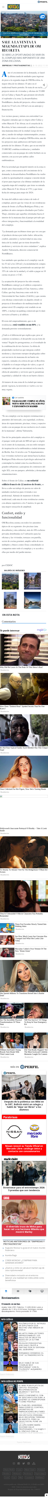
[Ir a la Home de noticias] (24, 1457)
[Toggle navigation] (4, 6)
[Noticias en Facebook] (19, 1463)
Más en (14, 1066)
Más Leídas (7, 1319)
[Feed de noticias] (28, 1463)
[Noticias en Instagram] (14, 1463)
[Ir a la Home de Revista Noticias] (13, 6)
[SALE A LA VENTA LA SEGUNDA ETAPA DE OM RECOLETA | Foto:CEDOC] (13, 581)
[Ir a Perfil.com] (43, 2)
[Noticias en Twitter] (23, 1463)
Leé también (19, 398)
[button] (44, 85)
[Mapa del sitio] (33, 1463)
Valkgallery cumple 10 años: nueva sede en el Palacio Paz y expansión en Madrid (28, 404)
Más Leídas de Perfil (12, 1381)
